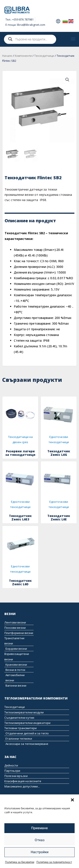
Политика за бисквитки (19, 862)
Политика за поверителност (54, 862)
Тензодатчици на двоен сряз (20, 439)
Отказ (40, 840)
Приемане (39, 828)
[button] (72, 800)
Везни (10, 614)
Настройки (39, 852)
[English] (71, 21)
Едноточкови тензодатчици (58, 439)
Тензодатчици (44, 56)
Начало (7, 56)
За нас (10, 757)
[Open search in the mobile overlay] (30, 39)
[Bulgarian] (65, 21)
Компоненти (23, 56)
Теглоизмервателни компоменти (36, 698)
